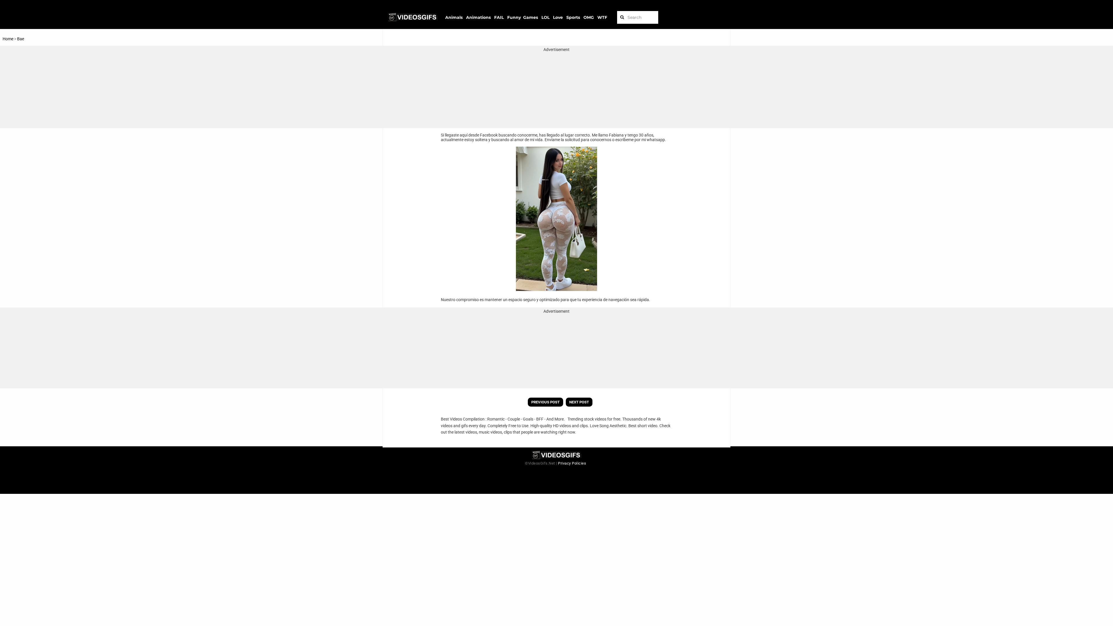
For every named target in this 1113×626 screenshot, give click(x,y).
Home (8, 39)
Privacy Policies (572, 463)
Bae (20, 39)
